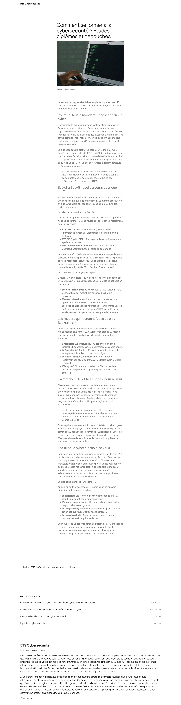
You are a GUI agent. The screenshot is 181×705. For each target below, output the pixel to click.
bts (22, 689)
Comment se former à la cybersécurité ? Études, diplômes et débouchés (58, 602)
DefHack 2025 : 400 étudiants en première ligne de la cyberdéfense (51, 567)
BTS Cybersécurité (30, 3)
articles (72, 89)
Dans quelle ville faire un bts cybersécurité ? (43, 616)
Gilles (64, 89)
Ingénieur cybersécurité (33, 623)
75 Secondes (27, 698)
